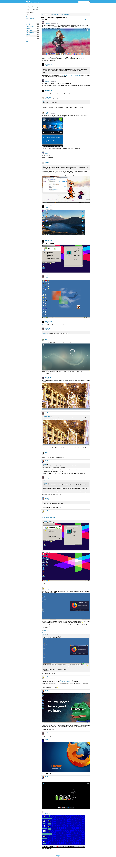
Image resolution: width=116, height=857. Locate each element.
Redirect (27, 41)
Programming (28, 39)
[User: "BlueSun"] (43, 461)
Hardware (28, 34)
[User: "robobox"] (43, 740)
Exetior (46, 811)
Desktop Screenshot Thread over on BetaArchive (71, 75)
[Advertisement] (65, 8)
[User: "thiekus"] (43, 163)
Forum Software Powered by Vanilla (58, 855)
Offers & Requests (29, 30)
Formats (49, 14)
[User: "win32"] (43, 112)
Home (58, 14)
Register (31, 12)
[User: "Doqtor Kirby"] (43, 98)
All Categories (28, 22)
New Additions (66, 14)
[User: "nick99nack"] (43, 276)
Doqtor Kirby (48, 97)
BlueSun (47, 460)
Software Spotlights (30, 26)
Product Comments (30, 32)
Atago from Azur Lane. (64, 105)
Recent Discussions (30, 18)
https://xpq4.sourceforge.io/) (66, 681)
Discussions (36, 2)
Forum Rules (44, 14)
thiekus (47, 162)
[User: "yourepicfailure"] (43, 22)
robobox (47, 739)
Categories (28, 16)
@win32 (44, 464)
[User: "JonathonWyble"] (43, 64)
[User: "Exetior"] (43, 812)
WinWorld (29, 2)
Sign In (27, 12)
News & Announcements (31, 24)
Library (61, 14)
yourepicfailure (48, 21)
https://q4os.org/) (58, 680)
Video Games (28, 38)
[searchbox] (84, 2)
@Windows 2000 (46, 331)
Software (28, 36)
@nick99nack (44, 324)
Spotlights (53, 14)
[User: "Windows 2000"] (43, 206)
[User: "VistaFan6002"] (45, 517)
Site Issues (28, 28)
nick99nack (47, 275)
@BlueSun (45, 480)
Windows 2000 (48, 205)
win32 (46, 112)
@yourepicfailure (46, 67)
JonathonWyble (48, 64)
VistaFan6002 (53, 517)
